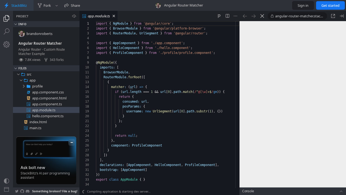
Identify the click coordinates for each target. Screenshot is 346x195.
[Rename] (70, 74)
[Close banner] (71, 142)
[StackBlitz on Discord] (27, 191)
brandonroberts (39, 33)
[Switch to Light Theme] (6, 181)
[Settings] (6, 44)
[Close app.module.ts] (114, 16)
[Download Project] (74, 16)
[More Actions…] (235, 16)
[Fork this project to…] (56, 5)
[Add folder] (64, 74)
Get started (330, 5)
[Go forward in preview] (253, 16)
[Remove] (76, 74)
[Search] (6, 31)
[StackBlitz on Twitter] (16, 191)
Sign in (303, 5)
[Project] (6, 18)
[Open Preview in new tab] (333, 16)
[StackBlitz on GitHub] (22, 191)
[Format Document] (219, 16)
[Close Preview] (341, 16)
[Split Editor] (227, 16)
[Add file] (58, 74)
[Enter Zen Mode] (6, 189)
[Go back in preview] (245, 16)
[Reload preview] (262, 16)
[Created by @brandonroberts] (158, 5)
